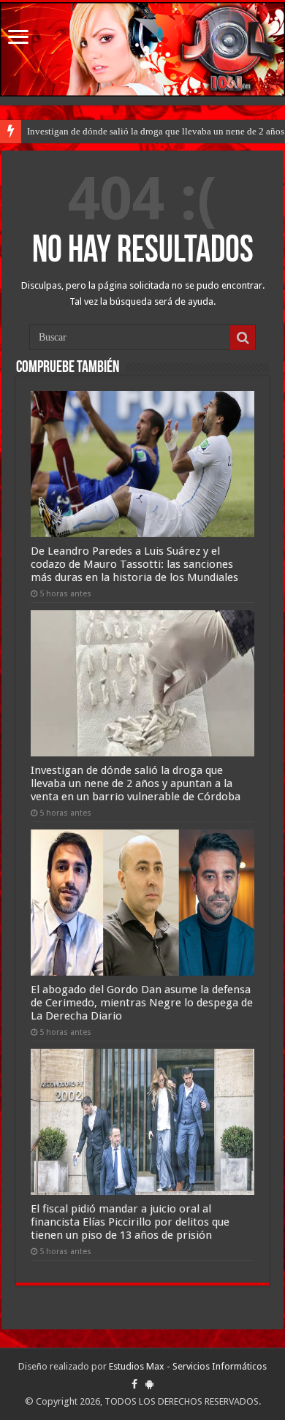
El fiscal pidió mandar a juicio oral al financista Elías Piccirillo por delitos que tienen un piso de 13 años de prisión (130, 1222)
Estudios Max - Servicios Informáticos (188, 1366)
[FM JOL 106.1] (142, 49)
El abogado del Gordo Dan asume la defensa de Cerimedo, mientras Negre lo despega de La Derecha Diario (142, 1002)
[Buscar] (242, 337)
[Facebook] (134, 1384)
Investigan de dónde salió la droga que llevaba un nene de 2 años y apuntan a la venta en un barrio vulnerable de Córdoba (135, 783)
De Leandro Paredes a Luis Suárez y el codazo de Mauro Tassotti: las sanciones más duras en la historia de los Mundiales (134, 564)
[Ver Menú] (18, 38)
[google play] (149, 1384)
